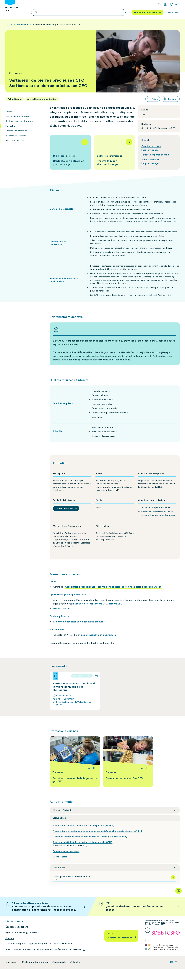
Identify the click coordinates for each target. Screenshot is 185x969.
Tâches (8, 111)
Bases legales (60, 856)
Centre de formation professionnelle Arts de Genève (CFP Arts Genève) (90, 836)
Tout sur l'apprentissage (155, 154)
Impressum (11, 961)
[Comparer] (94, 768)
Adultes (9, 938)
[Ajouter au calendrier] (96, 676)
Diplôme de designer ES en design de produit (78, 621)
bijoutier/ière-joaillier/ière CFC (90, 603)
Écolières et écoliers (16, 926)
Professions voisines (15, 135)
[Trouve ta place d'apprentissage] (114, 152)
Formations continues (16, 130)
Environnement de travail (17, 116)
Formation (10, 126)
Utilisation (75, 961)
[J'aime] (89, 768)
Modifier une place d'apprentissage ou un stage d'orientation (39, 943)
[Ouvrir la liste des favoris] (160, 4)
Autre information (14, 140)
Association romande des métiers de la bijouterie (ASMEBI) (83, 825)
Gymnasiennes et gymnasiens (22, 932)
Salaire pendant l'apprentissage (150, 161)
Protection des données (35, 961)
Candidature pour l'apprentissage (151, 148)
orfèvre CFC (115, 603)
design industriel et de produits (98, 634)
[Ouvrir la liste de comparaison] (165, 4)
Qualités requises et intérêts (19, 121)
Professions (21, 24)
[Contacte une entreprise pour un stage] (70, 152)
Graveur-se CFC (62, 608)
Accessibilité (59, 961)
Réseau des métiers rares (66, 851)
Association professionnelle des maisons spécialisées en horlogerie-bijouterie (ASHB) (97, 831)
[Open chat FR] (178, 891)
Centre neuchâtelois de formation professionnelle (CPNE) (83, 842)
